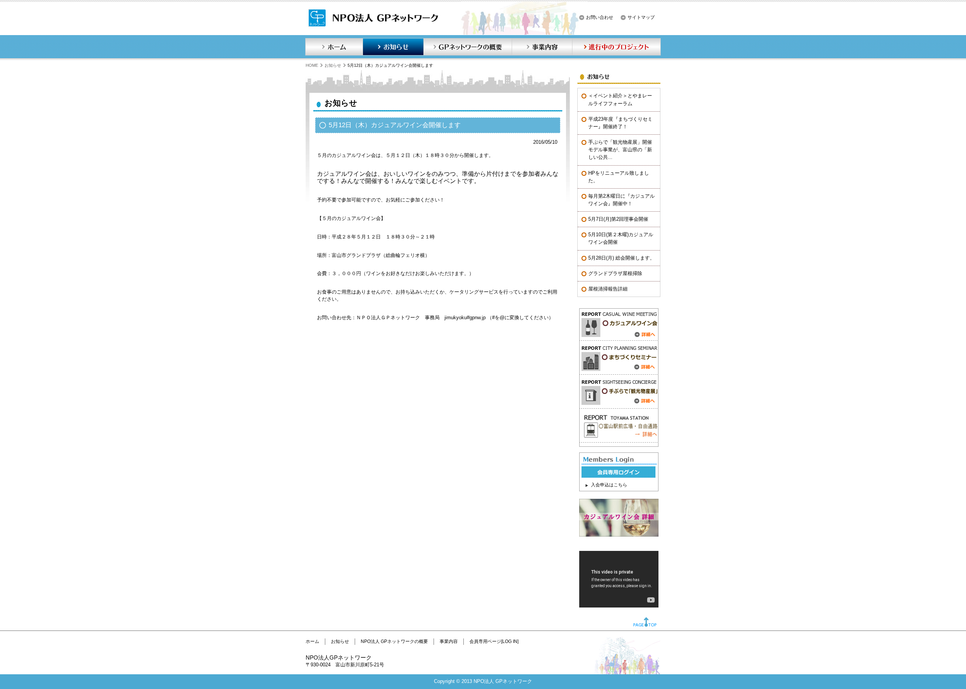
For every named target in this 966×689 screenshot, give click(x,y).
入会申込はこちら (609, 485)
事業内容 (542, 47)
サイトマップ (641, 17)
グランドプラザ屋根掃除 (615, 273)
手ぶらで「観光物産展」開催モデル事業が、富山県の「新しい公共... (620, 149)
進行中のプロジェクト (616, 47)
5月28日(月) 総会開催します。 (621, 258)
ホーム (334, 47)
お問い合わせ (599, 17)
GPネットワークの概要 (467, 47)
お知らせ (393, 47)
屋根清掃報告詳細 (608, 289)
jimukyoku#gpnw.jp (465, 317)
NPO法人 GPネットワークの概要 (394, 641)
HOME (312, 65)
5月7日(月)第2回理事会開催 (618, 219)
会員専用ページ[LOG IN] (493, 641)
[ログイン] (618, 476)
